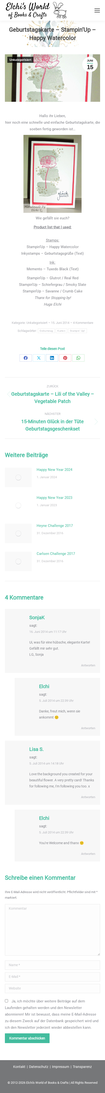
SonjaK (37, 617)
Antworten (88, 665)
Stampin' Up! (77, 330)
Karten (61, 330)
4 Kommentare (83, 323)
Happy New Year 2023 (54, 497)
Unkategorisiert (20, 60)
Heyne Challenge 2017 (55, 525)
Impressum (60, 1067)
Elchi (44, 686)
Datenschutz (38, 1067)
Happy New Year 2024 (54, 469)
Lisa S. (36, 749)
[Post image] (18, 477)
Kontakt (19, 1067)
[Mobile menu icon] (97, 10)
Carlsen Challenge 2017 (56, 553)
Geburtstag (46, 330)
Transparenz (82, 1067)
